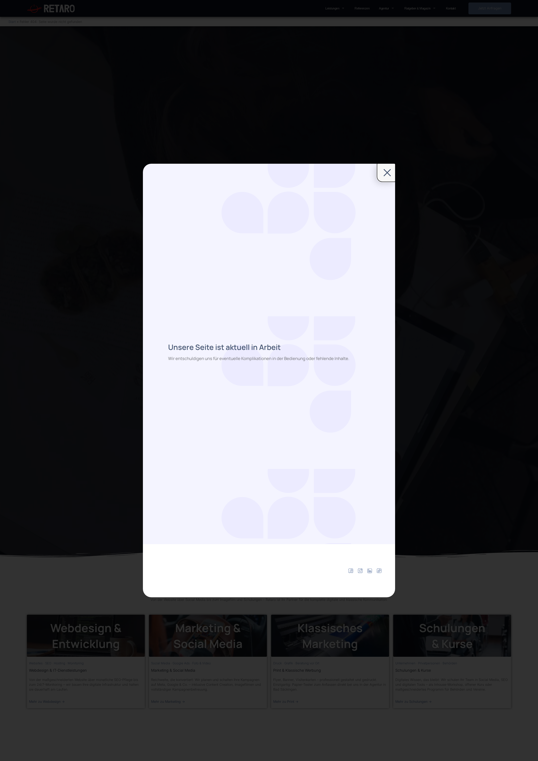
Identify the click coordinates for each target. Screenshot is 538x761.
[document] (269, 380)
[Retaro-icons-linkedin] (369, 570)
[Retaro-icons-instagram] (360, 570)
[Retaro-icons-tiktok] (379, 570)
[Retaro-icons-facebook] (350, 570)
